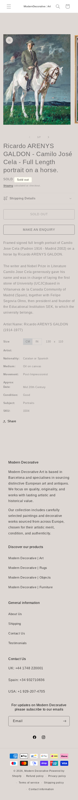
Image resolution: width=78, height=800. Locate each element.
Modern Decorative (36, 771)
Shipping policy (54, 782)
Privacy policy (57, 776)
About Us (15, 614)
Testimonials (17, 643)
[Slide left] (29, 137)
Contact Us (16, 633)
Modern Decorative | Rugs (27, 567)
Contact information (41, 789)
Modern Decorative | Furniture (30, 587)
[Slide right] (48, 137)
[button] (9, 6)
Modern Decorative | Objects (29, 577)
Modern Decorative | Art (26, 558)
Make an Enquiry (39, 229)
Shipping (8, 185)
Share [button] (11, 421)
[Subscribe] (64, 721)
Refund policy (35, 776)
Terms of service (29, 782)
